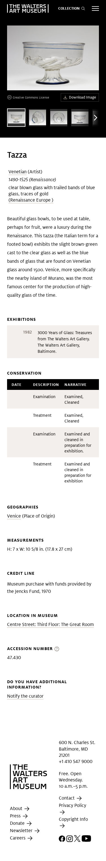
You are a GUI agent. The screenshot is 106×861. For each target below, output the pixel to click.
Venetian (17, 172)
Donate (18, 823)
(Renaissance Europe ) (30, 200)
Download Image (82, 97)
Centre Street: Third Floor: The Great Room (50, 624)
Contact (67, 798)
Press (16, 816)
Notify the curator (25, 696)
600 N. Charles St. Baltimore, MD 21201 (77, 749)
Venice (14, 516)
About (16, 808)
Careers (18, 838)
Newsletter (22, 831)
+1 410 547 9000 (75, 761)
